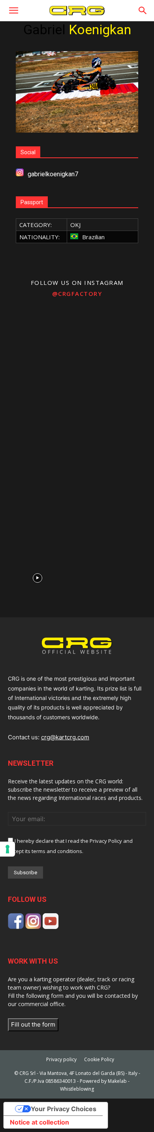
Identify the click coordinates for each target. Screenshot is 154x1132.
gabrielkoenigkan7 (53, 174)
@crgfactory (77, 293)
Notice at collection (39, 1122)
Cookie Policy (99, 1059)
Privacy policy (61, 1059)
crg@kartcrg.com (65, 737)
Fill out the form (33, 1024)
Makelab (117, 1081)
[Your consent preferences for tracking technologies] (7, 849)
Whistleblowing (77, 1089)
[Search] (143, 10)
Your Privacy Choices (63, 1109)
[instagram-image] (37, 340)
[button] (13, 10)
